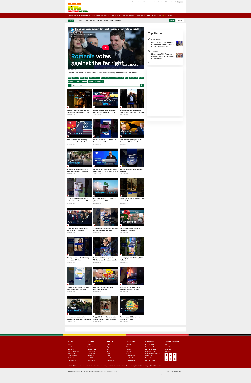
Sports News (91, 347)
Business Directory (150, 360)
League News (91, 351)
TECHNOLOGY (156, 15)
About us (81, 366)
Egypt (108, 349)
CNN (73, 78)
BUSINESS (84, 15)
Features (128, 349)
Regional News (72, 358)
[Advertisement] (125, 378)
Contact (173, 2)
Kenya (108, 356)
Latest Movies (169, 347)
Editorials (128, 353)
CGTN (82, 78)
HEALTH (106, 15)
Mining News (149, 358)
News (111, 20)
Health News (72, 360)
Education (71, 349)
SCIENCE (147, 15)
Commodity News (150, 351)
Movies (154, 2)
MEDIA (164, 15)
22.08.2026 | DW (71, 173)
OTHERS (84, 81)
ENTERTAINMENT (129, 15)
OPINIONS (99, 15)
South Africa (110, 360)
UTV (130, 78)
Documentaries (99, 81)
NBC (86, 78)
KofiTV (141, 78)
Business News (149, 344)
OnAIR (172, 20)
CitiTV (116, 78)
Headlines (71, 347)
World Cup (90, 356)
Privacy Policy (134, 366)
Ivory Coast (110, 358)
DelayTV (135, 78)
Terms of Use (125, 366)
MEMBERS (170, 15)
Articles (128, 347)
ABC (90, 78)
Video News (168, 349)
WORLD (119, 15)
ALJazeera (97, 78)
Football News (91, 349)
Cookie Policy (144, 366)
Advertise (161, 2)
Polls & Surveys (130, 360)
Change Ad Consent (155, 366)
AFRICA (113, 15)
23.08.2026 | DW (71, 114)
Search (180, 20)
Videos (148, 2)
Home (134, 2)
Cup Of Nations (91, 358)
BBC (69, 78)
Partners (117, 366)
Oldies (86, 20)
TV (144, 2)
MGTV (78, 81)
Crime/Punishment (73, 351)
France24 (103, 78)
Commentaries (130, 356)
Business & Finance (150, 349)
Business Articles (150, 347)
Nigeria (109, 347)
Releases (92, 20)
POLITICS (92, 15)
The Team (96, 366)
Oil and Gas (148, 356)
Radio (139, 2)
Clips (80, 20)
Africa (108, 344)
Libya (108, 351)
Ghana (167, 2)
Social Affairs (71, 353)
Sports (89, 344)
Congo (108, 353)
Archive (71, 21)
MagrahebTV (71, 81)
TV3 (126, 78)
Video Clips (168, 351)
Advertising (103, 366)
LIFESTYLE (139, 15)
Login (179, 2)
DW (78, 78)
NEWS (71, 15)
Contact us (88, 366)
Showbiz (167, 344)
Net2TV (122, 78)
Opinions (128, 344)
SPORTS (77, 15)
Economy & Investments (152, 353)
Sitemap (111, 366)
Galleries (118, 20)
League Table (91, 353)
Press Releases (72, 356)
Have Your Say (130, 358)
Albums (99, 20)
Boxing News (91, 360)
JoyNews (110, 78)
